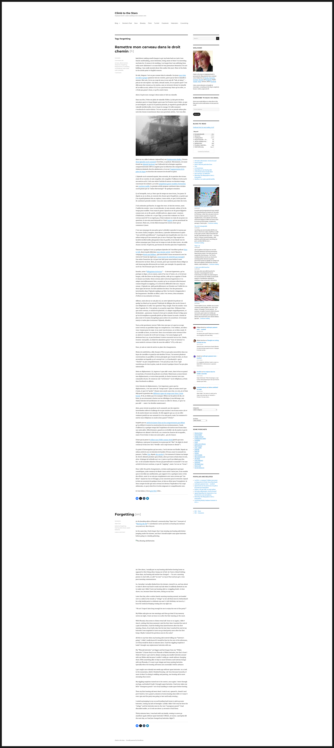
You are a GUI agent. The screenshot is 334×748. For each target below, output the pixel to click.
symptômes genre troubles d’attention (172, 184)
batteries (117, 526)
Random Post (127, 23)
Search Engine (198, 162)
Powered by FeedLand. (203, 151)
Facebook (165, 23)
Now (136, 23)
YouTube (195, 80)
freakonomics (119, 66)
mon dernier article (163, 252)
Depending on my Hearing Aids (203, 170)
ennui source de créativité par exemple (170, 257)
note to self (126, 68)
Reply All (196, 451)
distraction (118, 64)
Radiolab (196, 449)
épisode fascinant (149, 164)
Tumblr (156, 23)
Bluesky (143, 23)
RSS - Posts (197, 511)
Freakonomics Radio (174, 159)
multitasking (118, 68)
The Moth (197, 458)
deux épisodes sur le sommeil (146, 162)
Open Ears (118, 523)
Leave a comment (120, 532)
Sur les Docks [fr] (199, 468)
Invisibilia (197, 440)
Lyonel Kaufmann (202, 387)
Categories (196, 408)
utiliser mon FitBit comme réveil (161, 440)
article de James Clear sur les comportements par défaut (165, 423)
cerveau (117, 63)
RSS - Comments (199, 513)
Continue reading (213, 223)
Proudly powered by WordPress (134, 740)
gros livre (153, 491)
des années (159, 454)
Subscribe (197, 114)
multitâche (126, 66)
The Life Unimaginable (200, 226)
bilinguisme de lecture (154, 271)
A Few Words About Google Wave (203, 172)
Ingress (169, 220)
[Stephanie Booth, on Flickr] (206, 61)
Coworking (184, 23)
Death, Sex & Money (200, 444)
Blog (116, 23)
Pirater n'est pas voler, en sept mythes (205, 489)
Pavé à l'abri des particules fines (203, 164)
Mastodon (174, 23)
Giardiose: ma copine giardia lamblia (204, 179)
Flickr (150, 23)
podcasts (120, 70)
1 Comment (118, 72)
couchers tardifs (144, 186)
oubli (116, 70)
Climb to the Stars (126, 13)
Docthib (199, 372)
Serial (196, 442)
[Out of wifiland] (162, 136)
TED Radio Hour (198, 464)
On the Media (198, 435)
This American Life (199, 457)
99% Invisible (198, 455)
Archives (195, 418)
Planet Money (198, 446)
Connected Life (119, 60)
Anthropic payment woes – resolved (204, 484)
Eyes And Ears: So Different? (202, 173)
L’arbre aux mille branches (201, 267)
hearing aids (118, 528)
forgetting (124, 64)
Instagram (209, 80)
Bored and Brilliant (149, 254)
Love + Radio (198, 447)
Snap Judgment (198, 460)
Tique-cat (197, 246)
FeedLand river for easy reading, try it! (203, 127)
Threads (201, 80)
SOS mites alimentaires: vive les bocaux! (205, 161)
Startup (196, 453)
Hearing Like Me (141, 524)
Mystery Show (198, 433)
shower (124, 528)
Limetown (197, 462)
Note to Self (197, 466)
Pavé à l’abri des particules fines (203, 206)
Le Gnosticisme (198, 168)
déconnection (124, 63)
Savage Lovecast (198, 436)
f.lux (148, 454)
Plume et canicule (199, 302)
